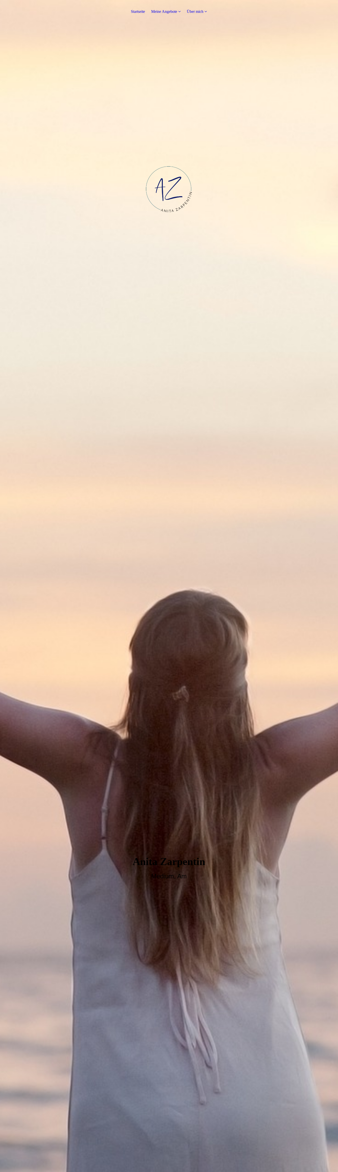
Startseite (138, 11)
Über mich (195, 11)
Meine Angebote (164, 11)
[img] (169, 586)
